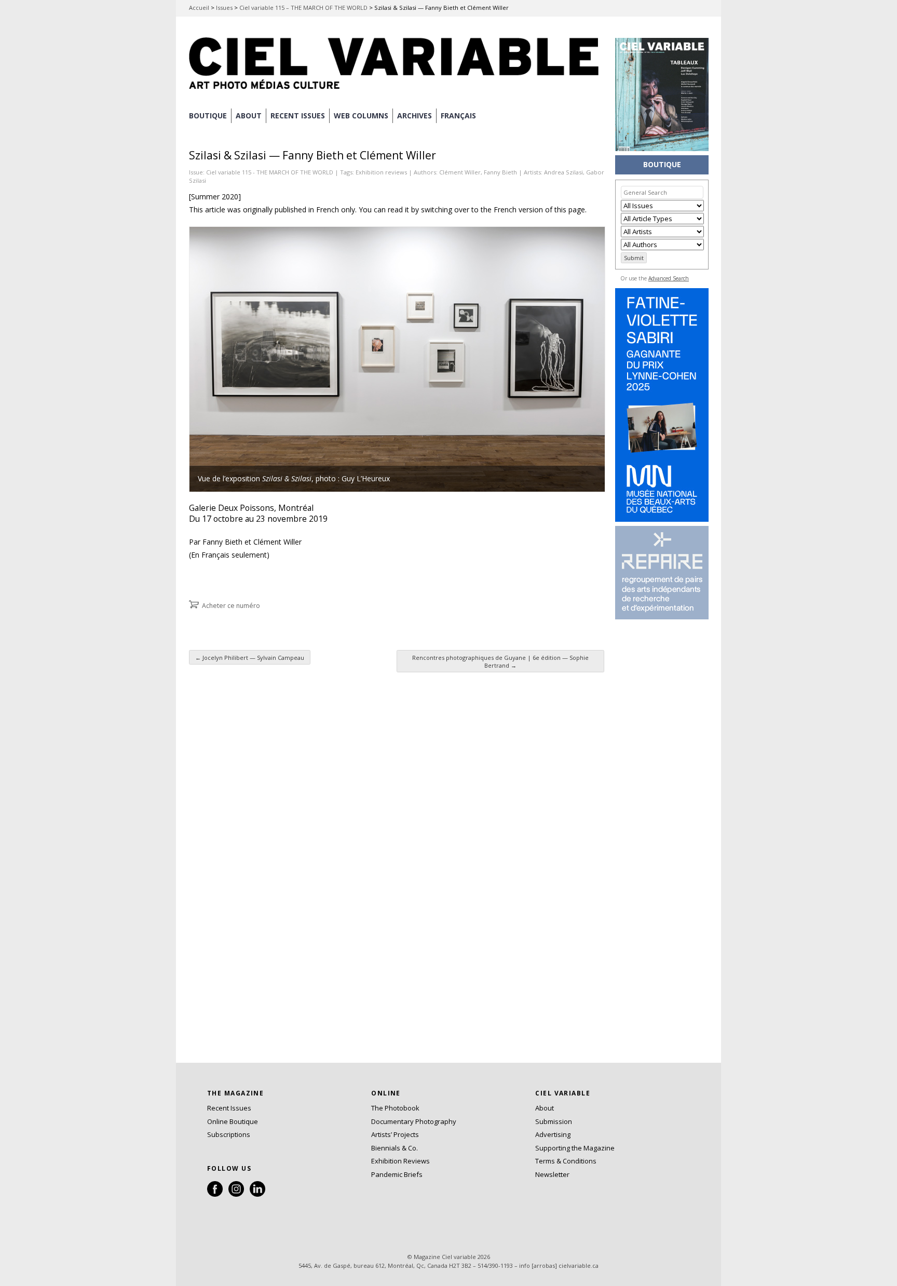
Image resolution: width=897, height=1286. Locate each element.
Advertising (552, 1134)
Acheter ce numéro (231, 605)
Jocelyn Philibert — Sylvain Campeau (249, 657)
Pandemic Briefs (397, 1174)
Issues (224, 7)
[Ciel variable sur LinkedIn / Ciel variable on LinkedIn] (257, 1194)
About (249, 115)
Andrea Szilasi (563, 172)
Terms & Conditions (565, 1161)
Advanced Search (668, 278)
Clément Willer (460, 172)
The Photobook (395, 1108)
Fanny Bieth (500, 172)
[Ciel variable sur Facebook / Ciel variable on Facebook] (215, 1194)
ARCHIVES (414, 115)
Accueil (199, 7)
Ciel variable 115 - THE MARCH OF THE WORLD (269, 172)
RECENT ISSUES (297, 115)
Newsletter (552, 1174)
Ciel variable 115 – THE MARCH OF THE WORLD (303, 7)
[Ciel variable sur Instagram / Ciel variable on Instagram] (236, 1194)
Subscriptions (228, 1134)
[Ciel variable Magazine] (396, 91)
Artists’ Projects (395, 1134)
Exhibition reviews (381, 172)
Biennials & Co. (394, 1148)
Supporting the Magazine (575, 1148)
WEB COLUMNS (361, 115)
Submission (553, 1121)
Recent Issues (229, 1108)
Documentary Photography (413, 1121)
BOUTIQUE (208, 115)
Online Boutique (232, 1121)
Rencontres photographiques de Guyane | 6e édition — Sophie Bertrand (500, 661)
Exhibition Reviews (400, 1161)
